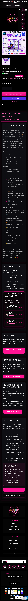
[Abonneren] (23, 561)
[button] (2, 19)
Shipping (4, 116)
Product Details (7, 113)
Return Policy (13, 116)
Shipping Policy (14, 545)
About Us (14, 526)
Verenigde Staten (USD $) (13, 576)
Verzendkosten (11, 78)
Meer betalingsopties (14, 101)
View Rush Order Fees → (14, 489)
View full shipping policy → (13, 350)
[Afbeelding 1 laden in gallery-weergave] (6, 61)
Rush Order (16, 119)
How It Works (18, 113)
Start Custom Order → (12, 411)
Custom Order (6, 119)
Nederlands (13, 583)
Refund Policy (14, 543)
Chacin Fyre (11, 597)
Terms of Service (13, 529)
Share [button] (5, 104)
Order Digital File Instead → (14, 495)
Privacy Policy (14, 548)
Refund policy (14, 532)
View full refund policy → (14, 376)
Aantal (3, 86)
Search (14, 523)
